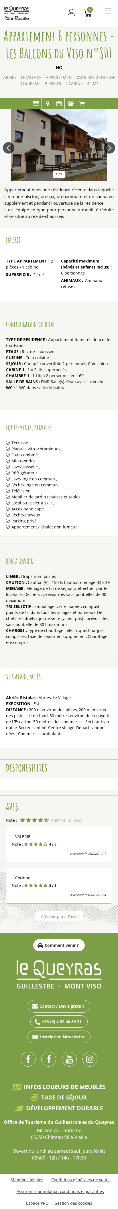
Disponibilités (58, 103)
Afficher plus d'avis (59, 916)
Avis (70, 103)
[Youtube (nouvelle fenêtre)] (69, 1059)
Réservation (82, 103)
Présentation (36, 103)
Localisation (47, 103)
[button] (88, 12)
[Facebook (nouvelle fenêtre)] (28, 1059)
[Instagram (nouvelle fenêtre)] (90, 1059)
